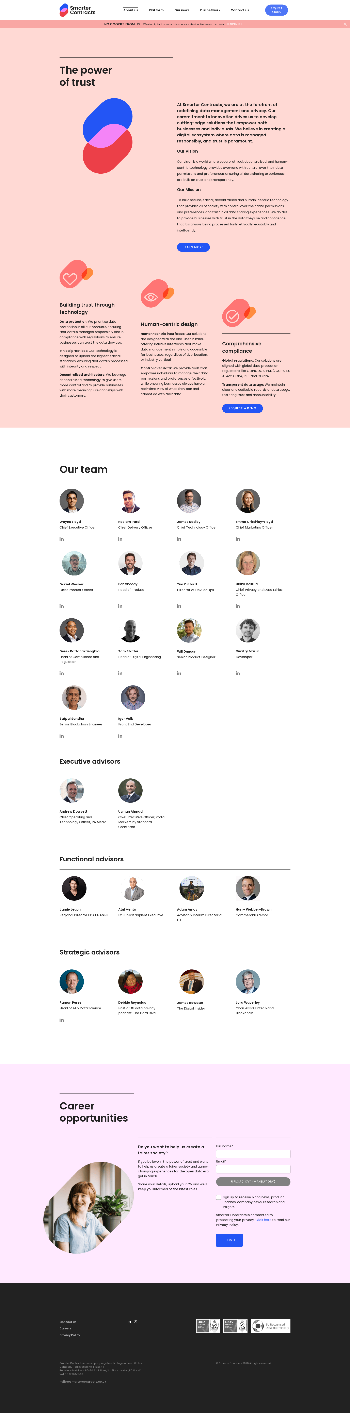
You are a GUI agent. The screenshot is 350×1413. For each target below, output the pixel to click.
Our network (210, 10)
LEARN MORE (235, 24)
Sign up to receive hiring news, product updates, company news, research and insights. (254, 1202)
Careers (65, 1328)
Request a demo (276, 10)
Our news (182, 10)
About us (130, 10)
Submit (229, 1240)
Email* (221, 1161)
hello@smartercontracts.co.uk (83, 1382)
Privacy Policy (70, 1335)
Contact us (240, 10)
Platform (156, 10)
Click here (263, 1220)
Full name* (224, 1146)
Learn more (193, 247)
